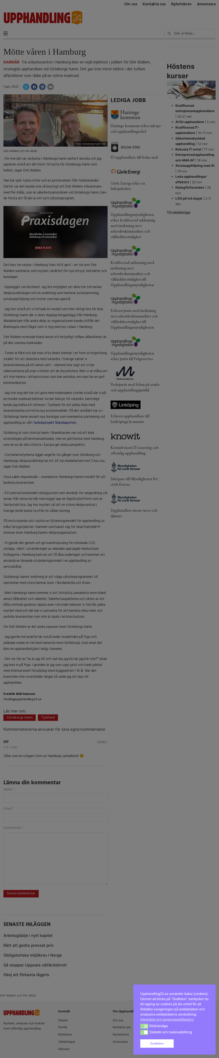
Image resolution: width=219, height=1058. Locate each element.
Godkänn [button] (157, 1043)
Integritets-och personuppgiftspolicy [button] (167, 1019)
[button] (192, 1043)
